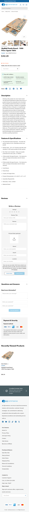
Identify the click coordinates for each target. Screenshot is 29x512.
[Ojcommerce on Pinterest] (16, 421)
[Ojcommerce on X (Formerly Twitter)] (19, 421)
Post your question (14, 310)
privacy (15, 269)
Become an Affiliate (7, 443)
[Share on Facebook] (6, 88)
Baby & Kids (7, 11)
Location (14, 259)
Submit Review (19, 273)
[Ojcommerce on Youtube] (6, 421)
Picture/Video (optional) (14, 233)
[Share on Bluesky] (20, 88)
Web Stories (5, 441)
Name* (14, 246)
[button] (10, 211)
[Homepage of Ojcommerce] (9, 4)
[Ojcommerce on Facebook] (3, 421)
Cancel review (9, 273)
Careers (4, 438)
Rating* (14, 209)
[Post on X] (17, 88)
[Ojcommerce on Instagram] (9, 421)
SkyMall (3, 53)
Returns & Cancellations (8, 463)
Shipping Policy (6, 460)
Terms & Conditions (7, 466)
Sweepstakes (5, 469)
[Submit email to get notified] (17, 68)
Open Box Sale (5, 452)
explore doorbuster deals (14, 1)
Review (14, 221)
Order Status (5, 458)
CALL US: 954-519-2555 (8, 480)
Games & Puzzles (14, 11)
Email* (14, 252)
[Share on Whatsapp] (9, 88)
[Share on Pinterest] (13, 88)
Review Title (14, 215)
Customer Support (6, 477)
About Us (4, 430)
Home (3, 11)
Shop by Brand (6, 455)
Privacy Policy (5, 433)
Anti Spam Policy (6, 435)
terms (24, 268)
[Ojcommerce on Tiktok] (12, 421)
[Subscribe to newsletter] (25, 495)
